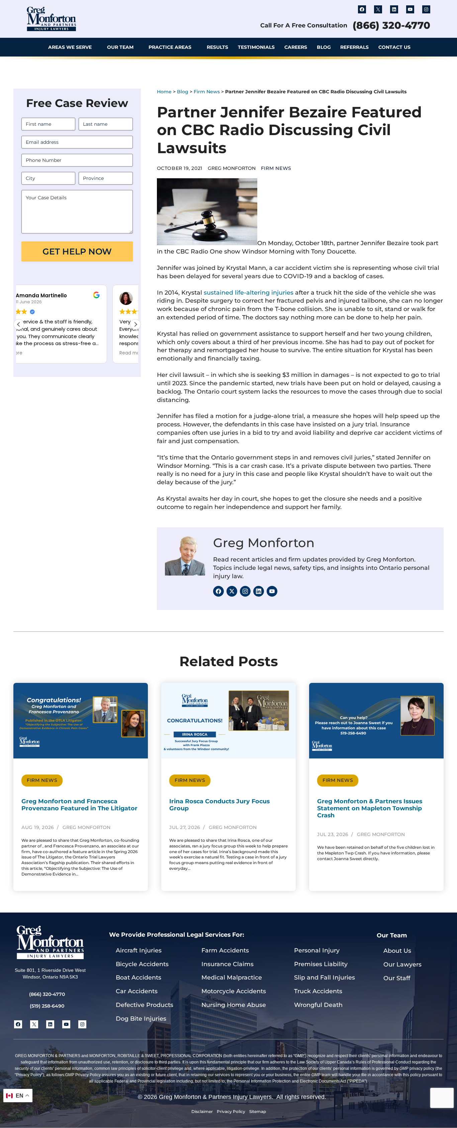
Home (164, 92)
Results (217, 47)
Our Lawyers (402, 964)
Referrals (354, 47)
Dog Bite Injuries (141, 1018)
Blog (324, 47)
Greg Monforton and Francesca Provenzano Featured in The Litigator (79, 805)
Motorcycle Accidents (233, 991)
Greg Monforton (263, 542)
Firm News (207, 92)
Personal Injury (317, 950)
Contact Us (394, 47)
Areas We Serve (70, 47)
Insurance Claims (227, 963)
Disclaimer (202, 1111)
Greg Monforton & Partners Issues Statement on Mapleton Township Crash (369, 808)
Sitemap (257, 1111)
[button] (423, 47)
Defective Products (144, 1004)
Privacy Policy (231, 1111)
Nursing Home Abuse (233, 1004)
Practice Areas (170, 47)
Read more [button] (38, 353)
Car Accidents (137, 991)
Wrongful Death (318, 1004)
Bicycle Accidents (142, 963)
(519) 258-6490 (47, 1006)
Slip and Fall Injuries (324, 977)
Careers (295, 47)
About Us (397, 950)
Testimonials (256, 47)
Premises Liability (321, 963)
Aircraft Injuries (139, 950)
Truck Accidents (318, 991)
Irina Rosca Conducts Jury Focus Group (219, 805)
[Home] (34, 47)
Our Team (120, 47)
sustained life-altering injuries (248, 292)
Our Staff (396, 978)
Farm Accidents (225, 950)
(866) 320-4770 (391, 25)
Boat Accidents (138, 977)
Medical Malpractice (231, 977)
